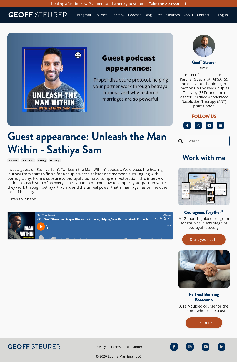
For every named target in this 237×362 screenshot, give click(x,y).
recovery (54, 160)
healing (42, 160)
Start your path (204, 239)
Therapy (117, 15)
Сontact (203, 15)
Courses (101, 15)
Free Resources (168, 15)
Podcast (134, 15)
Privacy (100, 346)
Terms (116, 346)
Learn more (204, 322)
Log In (223, 15)
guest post (28, 160)
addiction (13, 160)
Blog (148, 15)
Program (84, 15)
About (188, 15)
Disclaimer (134, 346)
